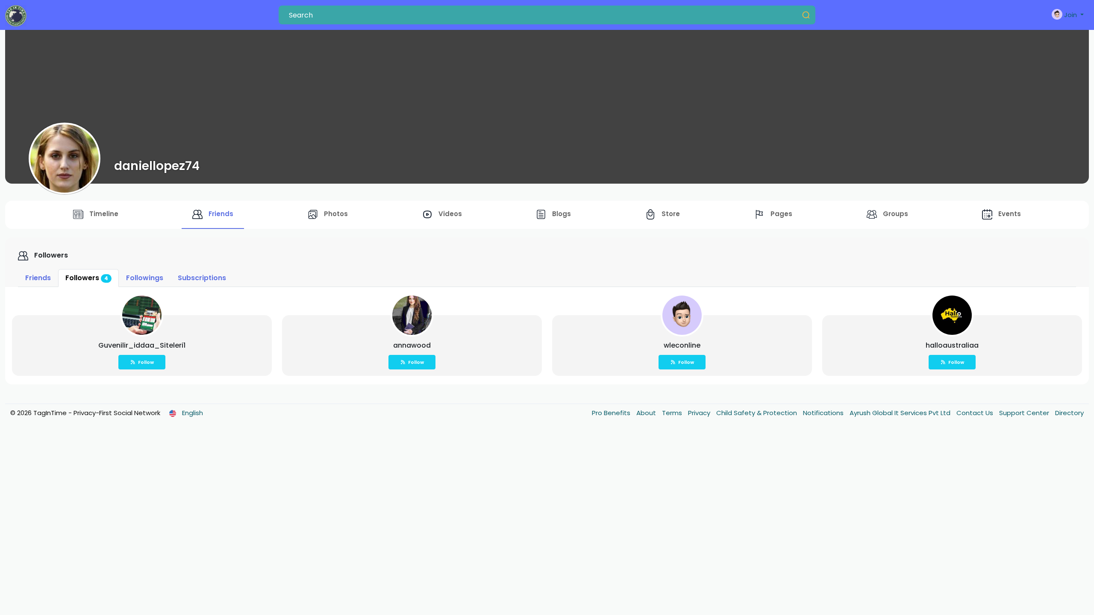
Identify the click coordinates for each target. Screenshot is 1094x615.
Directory (1069, 412)
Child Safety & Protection (757, 412)
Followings (144, 278)
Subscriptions (202, 278)
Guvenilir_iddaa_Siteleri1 (141, 345)
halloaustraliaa (952, 345)
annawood (412, 345)
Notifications (824, 412)
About (647, 412)
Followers (86, 278)
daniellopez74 (157, 165)
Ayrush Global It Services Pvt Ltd (901, 412)
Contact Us (975, 412)
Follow (146, 362)
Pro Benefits (612, 412)
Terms (673, 412)
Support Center (1025, 412)
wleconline (682, 345)
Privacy (700, 412)
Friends (38, 278)
